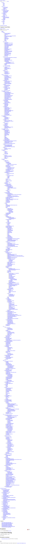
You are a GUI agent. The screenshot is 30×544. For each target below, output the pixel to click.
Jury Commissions (7, 76)
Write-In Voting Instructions (12, 274)
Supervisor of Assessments (8, 465)
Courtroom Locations (7, 81)
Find (3, 41)
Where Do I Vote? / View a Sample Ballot (14, 273)
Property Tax (4, 14)
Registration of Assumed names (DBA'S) (12, 257)
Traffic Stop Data (10, 450)
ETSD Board (9, 331)
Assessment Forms (10, 313)
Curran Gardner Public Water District (13, 309)
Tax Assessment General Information (12, 312)
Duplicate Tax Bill (7, 109)
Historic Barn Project (8, 345)
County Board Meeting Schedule (8, 144)
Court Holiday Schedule (9, 426)
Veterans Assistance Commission (11, 350)
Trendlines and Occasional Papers (11, 410)
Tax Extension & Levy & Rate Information (13, 314)
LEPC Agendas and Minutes (11, 365)
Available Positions (8, 184)
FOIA (7, 204)
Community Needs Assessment (9, 197)
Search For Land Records (8, 102)
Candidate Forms (11, 294)
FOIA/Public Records (7, 73)
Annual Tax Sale (8, 484)
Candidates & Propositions (12, 285)
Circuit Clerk (6, 183)
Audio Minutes (11, 260)
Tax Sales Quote (6, 121)
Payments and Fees (8, 179)
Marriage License (7, 38)
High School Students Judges (12, 291)
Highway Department (7, 337)
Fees (6, 203)
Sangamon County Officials (11, 300)
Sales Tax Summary (5, 516)
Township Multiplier (8, 468)
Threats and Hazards (8, 363)
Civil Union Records (7, 117)
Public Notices (8, 395)
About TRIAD (9, 443)
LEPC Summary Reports (10, 366)
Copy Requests (8, 393)
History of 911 (9, 334)
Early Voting (9, 270)
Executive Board (7, 130)
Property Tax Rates (5, 512)
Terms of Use (6, 55)
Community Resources (7, 192)
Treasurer (6, 158)
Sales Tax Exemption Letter (9, 171)
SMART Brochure (8, 455)
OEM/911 (6, 137)
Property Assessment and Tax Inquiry (10, 469)
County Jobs (6, 34)
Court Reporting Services (9, 418)
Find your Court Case (7, 82)
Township (10, 303)
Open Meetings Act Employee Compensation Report (9, 497)
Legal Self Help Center (7, 88)
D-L (3, 326)
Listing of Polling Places (12, 278)
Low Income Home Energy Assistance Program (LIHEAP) (14, 194)
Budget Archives (5, 500)
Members (9, 248)
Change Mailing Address (7, 94)
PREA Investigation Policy (9, 374)
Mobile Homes (6, 104)
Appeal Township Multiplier (8, 92)
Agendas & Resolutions (12, 259)
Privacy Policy (8, 250)
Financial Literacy (8, 201)
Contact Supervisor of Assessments (9, 95)
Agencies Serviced (10, 333)
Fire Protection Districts (12, 308)
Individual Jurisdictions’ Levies (6, 514)
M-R (3, 23)
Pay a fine (6, 69)
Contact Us (4, 0)
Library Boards (11, 307)
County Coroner (9, 208)
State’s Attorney (6, 157)
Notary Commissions (10, 262)
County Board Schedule (6, 493)
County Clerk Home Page (9, 252)
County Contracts (7, 46)
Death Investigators (10, 210)
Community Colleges (11, 304)
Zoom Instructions (8, 435)
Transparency (7, 485)
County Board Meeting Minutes (8, 145)
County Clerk (6, 251)
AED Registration (10, 328)
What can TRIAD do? (10, 444)
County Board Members (9, 180)
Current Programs (8, 327)
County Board (3, 16)
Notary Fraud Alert (8, 389)
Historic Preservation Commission (9, 341)
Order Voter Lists (11, 287)
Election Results (11, 288)
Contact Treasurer (7, 107)
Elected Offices (3, 19)
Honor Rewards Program (9, 390)
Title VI (5, 64)
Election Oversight (7, 134)
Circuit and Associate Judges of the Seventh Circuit (12, 415)
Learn (4, 4)
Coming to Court (5, 80)
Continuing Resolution (10, 187)
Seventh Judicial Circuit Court (8, 156)
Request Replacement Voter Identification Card (14, 269)
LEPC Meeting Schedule (10, 367)
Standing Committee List (6, 129)
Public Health (6, 384)
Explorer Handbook (10, 440)
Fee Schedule (6, 50)
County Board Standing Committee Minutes (10, 146)
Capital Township (8, 471)
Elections (7, 267)
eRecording (7, 391)
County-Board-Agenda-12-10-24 (5, 538)
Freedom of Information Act (6, 496)
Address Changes (8, 467)
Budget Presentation (5, 498)
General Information (5, 511)
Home (2, 31)
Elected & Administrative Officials (6, 489)
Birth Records (6, 43)
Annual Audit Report (5, 502)
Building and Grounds (10, 228)
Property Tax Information (9, 475)
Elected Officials (8, 298)
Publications (10, 286)
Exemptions (7, 466)
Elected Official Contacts (6, 490)
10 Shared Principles (10, 448)
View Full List (6, 128)
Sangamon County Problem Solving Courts (11, 372)
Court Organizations (5, 7)
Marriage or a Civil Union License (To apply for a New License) (15, 255)
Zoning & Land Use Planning (11, 404)
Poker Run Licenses (10, 264)
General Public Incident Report (8, 51)
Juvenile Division (8, 460)
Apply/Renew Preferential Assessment (9, 93)
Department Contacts (5, 491)
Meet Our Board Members (11, 446)
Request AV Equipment (7, 90)
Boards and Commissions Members (9, 141)
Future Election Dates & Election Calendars (14, 284)
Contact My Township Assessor (8, 99)
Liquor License (6, 37)
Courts (2, 6)
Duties (10, 292)
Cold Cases (7, 452)
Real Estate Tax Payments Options (10, 478)
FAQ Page (4, 518)
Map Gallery (9, 411)
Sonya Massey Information (11, 451)
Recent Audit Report (5, 503)
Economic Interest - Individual (8, 36)
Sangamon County (10, 347)
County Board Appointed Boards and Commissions (11, 140)
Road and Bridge (7, 138)
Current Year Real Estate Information (10, 476)
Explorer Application (10, 439)
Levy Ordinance (8, 170)
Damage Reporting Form (9, 364)
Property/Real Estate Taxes (8, 68)
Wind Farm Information (7, 65)
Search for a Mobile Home (8, 111)
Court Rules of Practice (7, 87)
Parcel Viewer (6, 105)
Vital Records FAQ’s (10, 320)
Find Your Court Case (8, 425)
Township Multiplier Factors (8, 98)
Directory (9, 310)
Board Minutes (5, 494)
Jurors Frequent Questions (11, 423)
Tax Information (5, 12)
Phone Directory (6, 54)
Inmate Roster (7, 438)
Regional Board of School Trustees (13, 305)
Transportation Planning (10, 405)
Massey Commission (8, 222)
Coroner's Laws (8, 206)
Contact (7, 386)
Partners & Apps (8, 343)
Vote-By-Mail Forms (11, 295)
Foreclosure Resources (7, 58)
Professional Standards (10, 449)
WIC (5, 39)
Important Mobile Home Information (10, 482)
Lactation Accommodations (8, 83)
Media (8, 221)
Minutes (8, 191)
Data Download (6, 47)
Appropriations (9, 163)
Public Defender (6, 78)
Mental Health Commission (11, 217)
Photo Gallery (9, 442)
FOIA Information (8, 324)
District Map (6, 149)
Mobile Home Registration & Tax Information (13, 318)
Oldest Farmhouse (8, 342)
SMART (6, 454)
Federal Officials (9, 299)
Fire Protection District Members (8, 142)
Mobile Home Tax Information (9, 474)
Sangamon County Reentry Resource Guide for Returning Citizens (14, 459)
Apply (4, 3)
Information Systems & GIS (8, 355)
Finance (6, 135)
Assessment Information (6, 10)
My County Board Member (8, 53)
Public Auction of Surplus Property (10, 483)
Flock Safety (9, 447)
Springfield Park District (12, 306)
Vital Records (4, 13)
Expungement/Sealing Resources (10, 458)
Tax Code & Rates (7, 112)
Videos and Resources (11, 218)
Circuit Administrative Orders (11, 417)
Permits (8, 174)
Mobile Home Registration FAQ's (11, 323)
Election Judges (9, 289)
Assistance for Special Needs (9, 199)
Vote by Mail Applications (12, 276)
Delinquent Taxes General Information (12, 316)
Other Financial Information (6, 501)
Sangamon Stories (7, 61)
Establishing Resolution (10, 186)
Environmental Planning (10, 406)
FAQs (8, 189)
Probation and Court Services (8, 77)
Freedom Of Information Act (9, 413)
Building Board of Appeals (11, 173)
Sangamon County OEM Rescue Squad (10, 368)
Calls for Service (8, 335)
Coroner (6, 152)
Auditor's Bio (7, 161)
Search (8, 1)
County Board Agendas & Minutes (9, 44)
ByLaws (9, 188)
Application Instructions (9, 377)
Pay (3, 5)
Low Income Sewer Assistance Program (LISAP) (13, 196)
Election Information (7, 49)
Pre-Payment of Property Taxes (9, 481)
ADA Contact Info (10, 430)
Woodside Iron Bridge (8, 219)
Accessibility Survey (11, 281)
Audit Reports (7, 162)
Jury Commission (8, 419)
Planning (7, 361)
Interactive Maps (5, 15)
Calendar (7, 330)
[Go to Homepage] (3, 25)
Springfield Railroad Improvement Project (9, 63)
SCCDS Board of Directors (11, 332)
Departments (3, 21)
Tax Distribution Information (9, 480)
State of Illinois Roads (8, 338)
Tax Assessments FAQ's (10, 322)
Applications (7, 346)
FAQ (6, 392)
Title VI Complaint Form (10, 354)
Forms (8, 293)
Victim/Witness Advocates (9, 462)
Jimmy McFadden (11, 211)
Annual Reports (8, 205)
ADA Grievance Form (10, 429)
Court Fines (6, 123)
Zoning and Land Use (7, 139)
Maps (8, 297)
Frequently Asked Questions (9, 319)
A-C (3, 22)
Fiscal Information (10, 472)
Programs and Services (8, 193)
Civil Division (7, 461)
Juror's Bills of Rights (10, 420)
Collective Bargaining (7, 132)
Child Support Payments (7, 66)
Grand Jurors (9, 421)
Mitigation (7, 362)
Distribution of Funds (7, 108)
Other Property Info (5, 11)
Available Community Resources (10, 381)
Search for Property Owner (8, 97)
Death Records (6, 48)
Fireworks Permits (10, 265)
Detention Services (8, 373)
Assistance (4, 8)
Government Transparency (3, 488)
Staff (6, 207)
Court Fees (6, 67)
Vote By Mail (9, 271)
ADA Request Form (10, 428)
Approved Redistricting (9, 226)
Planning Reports (8, 339)
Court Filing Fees (7, 86)
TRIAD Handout (10, 445)
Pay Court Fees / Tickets (7, 85)
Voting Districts (11, 280)
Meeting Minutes (10, 380)
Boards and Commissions (6, 17)
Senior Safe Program (10, 329)
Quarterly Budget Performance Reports (12, 164)
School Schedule (11, 290)
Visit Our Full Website (8, 400)
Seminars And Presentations (11, 409)
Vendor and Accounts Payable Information (11, 479)
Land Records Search (8, 388)
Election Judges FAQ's (10, 321)
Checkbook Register (5, 504)
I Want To (3, 2)
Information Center (8, 408)
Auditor (5, 151)
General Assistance (10, 473)
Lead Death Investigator (10, 209)
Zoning (5, 40)
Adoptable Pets (6, 42)
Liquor (7, 178)
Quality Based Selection (9, 340)
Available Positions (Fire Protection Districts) (10, 143)
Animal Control (6, 160)
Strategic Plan (7, 200)
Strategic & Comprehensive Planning (12, 403)
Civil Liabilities (6, 131)
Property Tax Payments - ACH (8, 120)
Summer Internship (8, 213)
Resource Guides (8, 198)
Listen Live (9, 242)
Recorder (6, 387)
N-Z (3, 154)
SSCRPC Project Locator (8, 127)
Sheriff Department (7, 79)
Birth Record (6, 71)
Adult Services (8, 371)
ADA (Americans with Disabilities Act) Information (11, 57)
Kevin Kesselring (11, 212)
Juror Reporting (9, 422)
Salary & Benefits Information (5, 506)
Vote (8, 272)
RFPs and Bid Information (9, 249)
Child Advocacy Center (7, 182)
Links (6, 394)
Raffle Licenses (9, 263)
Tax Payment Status (7, 114)
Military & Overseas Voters (12, 282)
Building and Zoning (7, 172)
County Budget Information (8, 45)
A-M (3, 20)
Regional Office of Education (8, 399)
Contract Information (4, 509)
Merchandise (7, 214)
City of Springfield (10, 301)
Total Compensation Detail (11, 168)
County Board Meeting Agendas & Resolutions (13, 244)
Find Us (1, 0)
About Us (9, 223)
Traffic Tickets (6, 124)
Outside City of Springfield (14, 279)
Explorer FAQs (9, 441)
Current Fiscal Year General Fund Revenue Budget (9, 499)
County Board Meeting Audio (11, 245)
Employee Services (10, 232)
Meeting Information (4, 492)
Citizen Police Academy (9, 453)
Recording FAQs (7, 101)
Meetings (4, 18)
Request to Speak (10, 243)
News (6, 215)
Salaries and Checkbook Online (9, 165)
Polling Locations (7, 126)
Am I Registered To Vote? (12, 268)
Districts (4, 147)
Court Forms (6, 89)
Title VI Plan (9, 353)
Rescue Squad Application (9, 369)
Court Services (6, 133)
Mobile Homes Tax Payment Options (9, 110)
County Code (10, 261)
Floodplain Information (7, 59)
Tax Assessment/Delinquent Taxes (10, 311)
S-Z (3, 24)
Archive (7, 398)
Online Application (8, 358)
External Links (8, 202)
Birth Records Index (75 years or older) (12, 254)
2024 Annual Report (10, 375)
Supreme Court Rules (8, 432)
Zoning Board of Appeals (11, 175)
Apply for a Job (8, 351)
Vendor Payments (5, 505)
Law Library (7, 434)
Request (4, 70)
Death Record (6, 72)
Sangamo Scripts (7, 60)
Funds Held (4, 515)
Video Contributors (8, 62)
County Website (8, 325)
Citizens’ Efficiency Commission (8, 185)
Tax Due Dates (6, 113)
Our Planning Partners (8, 412)
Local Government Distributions (7, 513)
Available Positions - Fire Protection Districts (13, 239)
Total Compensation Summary (11, 167)
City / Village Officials (11, 302)
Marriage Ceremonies (8, 431)
